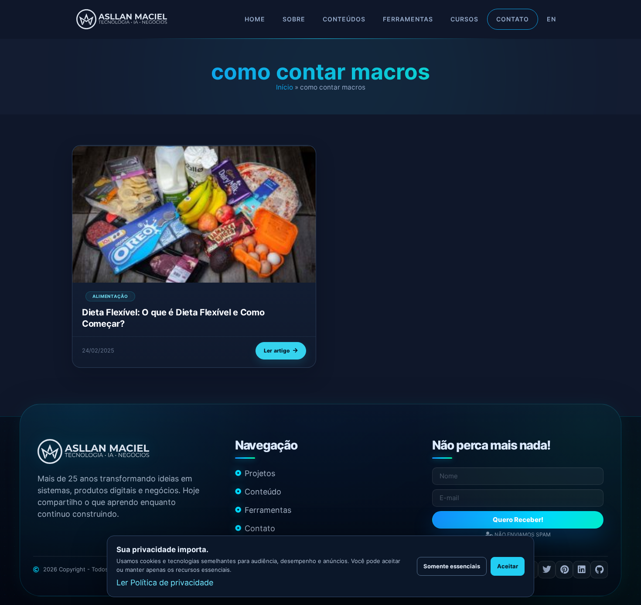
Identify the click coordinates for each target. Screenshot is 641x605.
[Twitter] (547, 569)
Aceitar (507, 566)
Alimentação (110, 296)
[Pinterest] (564, 569)
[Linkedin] (581, 569)
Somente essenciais (451, 566)
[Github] (599, 569)
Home (255, 19)
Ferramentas (408, 19)
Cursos (464, 19)
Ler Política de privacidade (164, 582)
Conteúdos (344, 19)
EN (551, 19)
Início (284, 87)
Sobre (294, 19)
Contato (512, 19)
